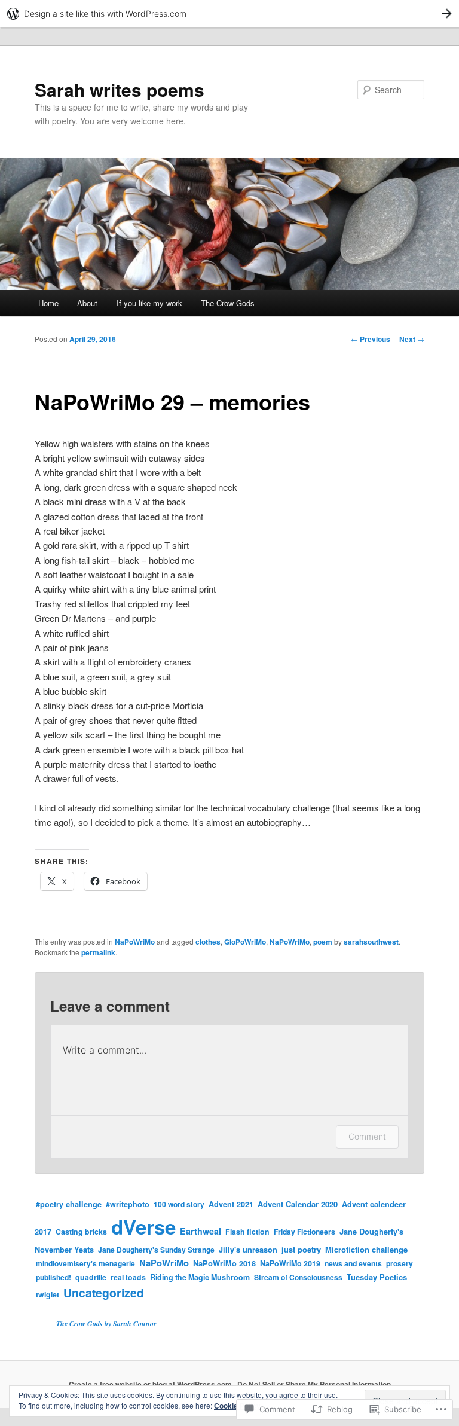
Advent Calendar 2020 (298, 1204)
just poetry (301, 1249)
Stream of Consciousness (298, 1277)
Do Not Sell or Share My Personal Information (314, 1384)
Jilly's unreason (248, 1249)
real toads (128, 1277)
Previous (370, 339)
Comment (367, 1136)
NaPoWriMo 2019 (290, 1263)
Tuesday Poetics (377, 1277)
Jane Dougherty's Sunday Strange (156, 1249)
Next (411, 339)
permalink (98, 952)
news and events (353, 1263)
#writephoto (127, 1204)
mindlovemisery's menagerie (85, 1263)
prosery (399, 1263)
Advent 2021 (231, 1204)
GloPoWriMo (245, 941)
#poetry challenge (69, 1204)
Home (48, 303)
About (87, 303)
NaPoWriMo (135, 941)
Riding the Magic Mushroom (200, 1277)
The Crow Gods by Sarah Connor (106, 1323)
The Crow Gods (228, 303)
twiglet (47, 1294)
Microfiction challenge (366, 1249)
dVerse (143, 1227)
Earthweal (200, 1231)
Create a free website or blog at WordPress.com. (151, 1384)
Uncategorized (103, 1292)
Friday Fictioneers (304, 1231)
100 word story (179, 1204)
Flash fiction (247, 1231)
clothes (208, 941)
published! (53, 1277)
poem (322, 941)
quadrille (90, 1277)
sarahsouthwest (371, 941)
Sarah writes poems (119, 89)
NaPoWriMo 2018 (224, 1263)
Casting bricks (81, 1231)
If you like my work (149, 303)
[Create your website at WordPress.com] (229, 13)
